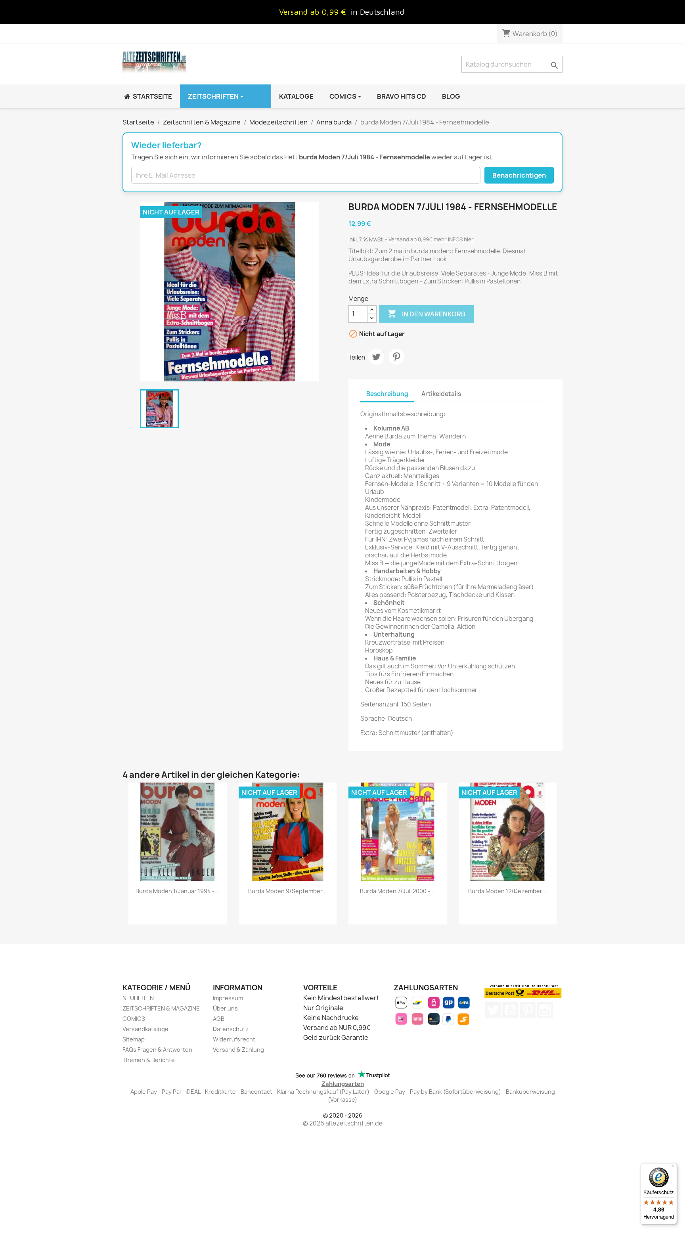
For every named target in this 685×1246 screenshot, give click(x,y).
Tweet (376, 357)
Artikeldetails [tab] (441, 394)
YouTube (510, 1010)
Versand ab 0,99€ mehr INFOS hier (431, 239)
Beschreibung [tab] (387, 394)
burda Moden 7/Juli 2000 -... (397, 891)
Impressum (228, 998)
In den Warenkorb (426, 313)
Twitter (493, 1010)
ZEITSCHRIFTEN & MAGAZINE (161, 1008)
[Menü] (672, 1168)
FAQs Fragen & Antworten (157, 1049)
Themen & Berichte (148, 1060)
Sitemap (133, 1039)
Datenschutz (231, 1029)
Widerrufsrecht (234, 1039)
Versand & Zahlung (238, 1049)
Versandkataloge (145, 1029)
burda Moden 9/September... (287, 891)
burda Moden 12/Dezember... (507, 891)
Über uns (225, 1008)
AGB (218, 1018)
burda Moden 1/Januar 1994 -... (177, 891)
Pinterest (396, 357)
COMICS (133, 1018)
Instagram (545, 1010)
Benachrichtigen (519, 175)
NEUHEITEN (138, 998)
